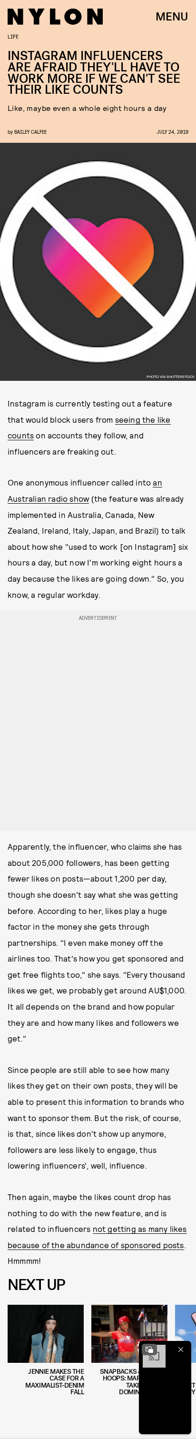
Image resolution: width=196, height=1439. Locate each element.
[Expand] (149, 1349)
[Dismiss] (180, 1349)
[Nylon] (55, 16)
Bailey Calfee (30, 132)
